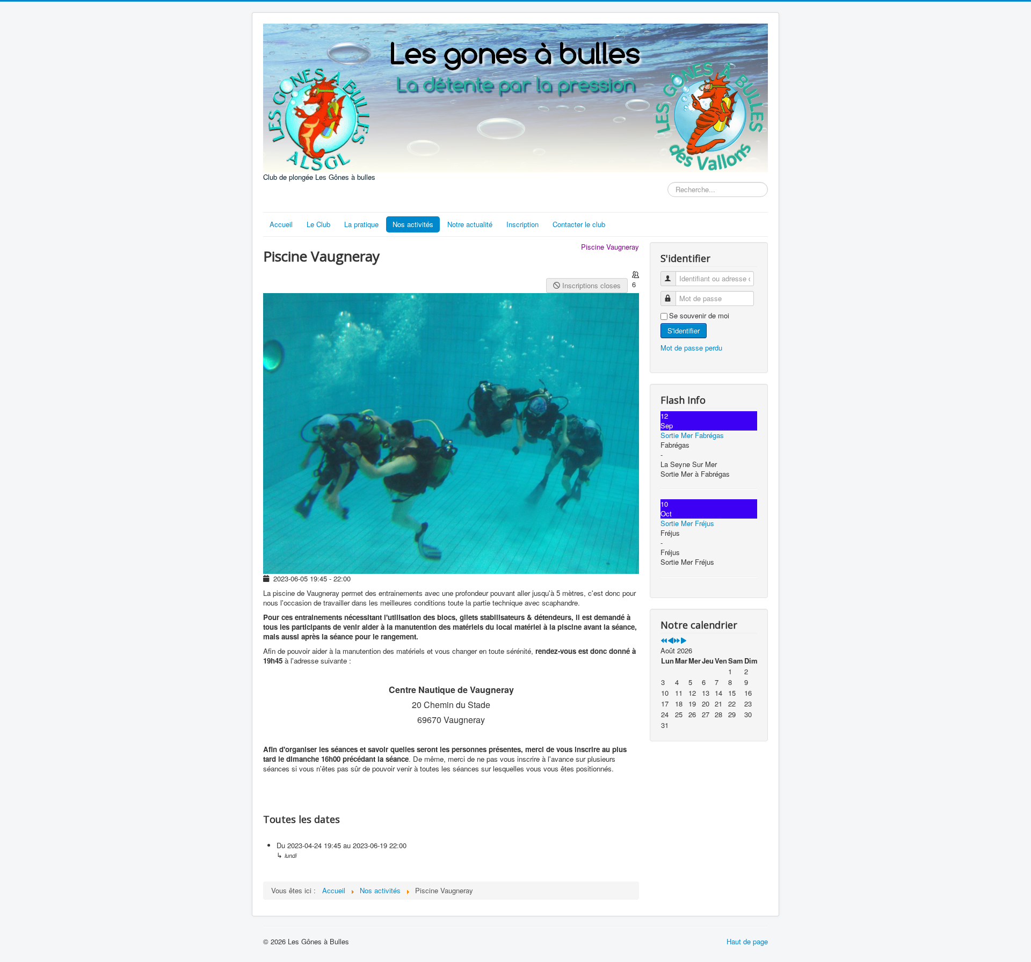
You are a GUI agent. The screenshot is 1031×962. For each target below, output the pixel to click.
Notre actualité (469, 224)
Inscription (522, 224)
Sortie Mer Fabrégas (692, 435)
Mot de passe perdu (691, 347)
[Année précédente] (663, 641)
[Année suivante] (676, 641)
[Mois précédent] (670, 641)
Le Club (318, 224)
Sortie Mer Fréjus (687, 523)
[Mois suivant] (683, 641)
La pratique (361, 224)
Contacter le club (579, 224)
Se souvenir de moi (699, 315)
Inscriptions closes (590, 285)
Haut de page (747, 941)
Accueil (281, 224)
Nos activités (413, 224)
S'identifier (683, 330)
